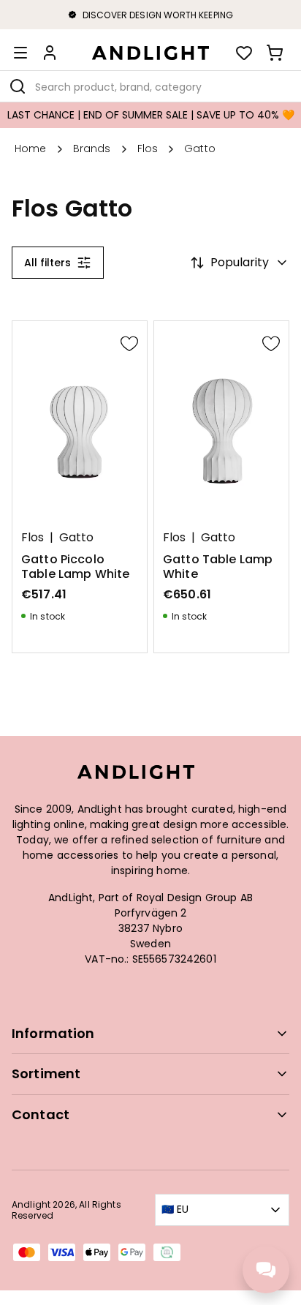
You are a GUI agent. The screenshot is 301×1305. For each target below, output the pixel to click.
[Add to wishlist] (129, 343)
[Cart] (274, 52)
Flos (32, 537)
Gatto (76, 537)
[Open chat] (266, 1269)
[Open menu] (20, 53)
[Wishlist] (244, 52)
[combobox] (150, 86)
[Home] (150, 52)
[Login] (49, 52)
